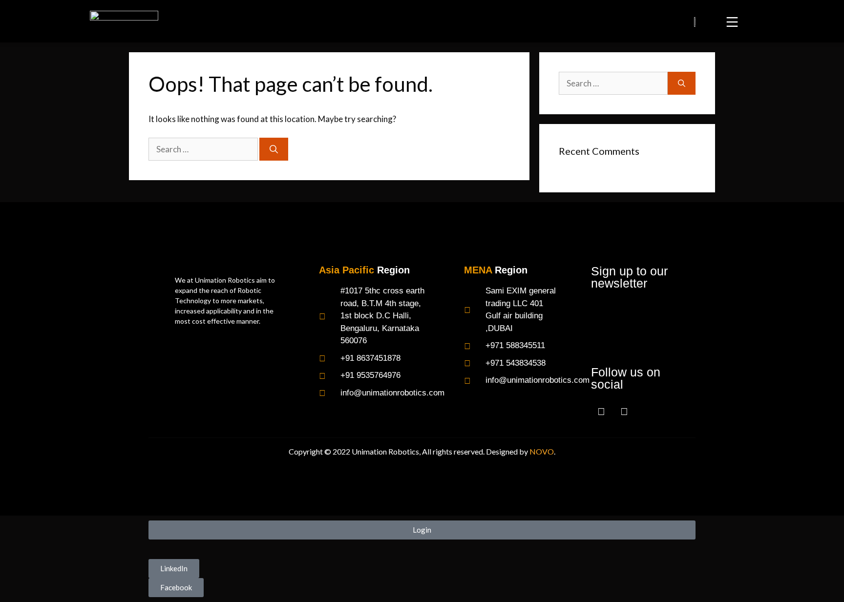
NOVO (541, 451)
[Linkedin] (624, 410)
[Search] (273, 149)
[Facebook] (601, 410)
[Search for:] (203, 149)
